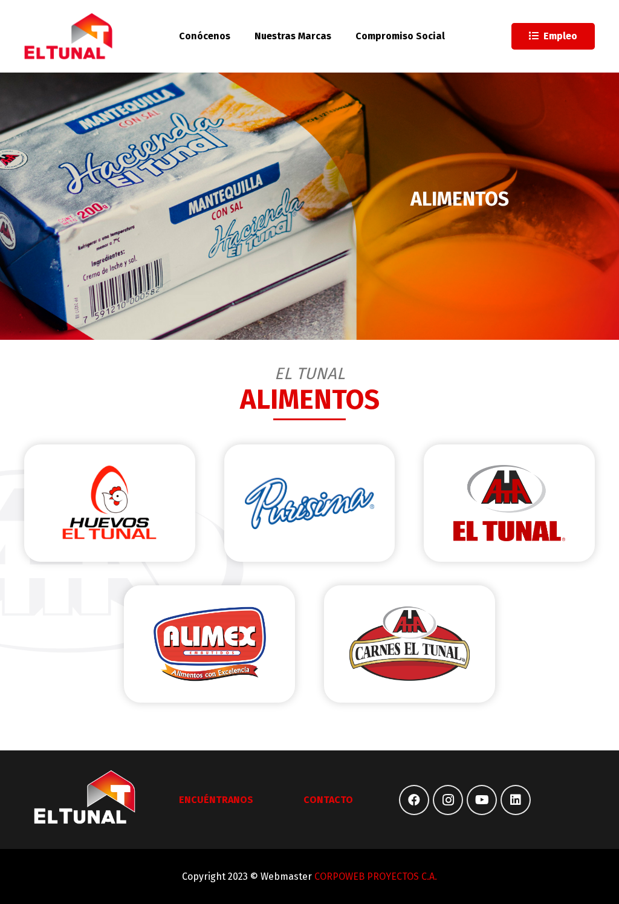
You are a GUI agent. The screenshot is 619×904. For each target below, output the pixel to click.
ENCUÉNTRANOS (216, 799)
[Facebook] (414, 800)
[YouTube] (482, 800)
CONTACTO (328, 799)
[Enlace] (68, 36)
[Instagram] (448, 800)
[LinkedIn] (516, 800)
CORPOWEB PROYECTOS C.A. (375, 876)
